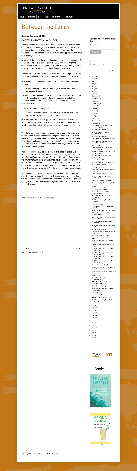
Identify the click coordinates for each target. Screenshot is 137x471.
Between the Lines (45, 26)
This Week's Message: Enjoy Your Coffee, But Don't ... (102, 177)
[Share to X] (50, 198)
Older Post (79, 249)
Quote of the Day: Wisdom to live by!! (102, 160)
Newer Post (25, 249)
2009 (92, 328)
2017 (92, 308)
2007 (92, 333)
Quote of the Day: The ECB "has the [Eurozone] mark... (102, 192)
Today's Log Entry (97, 145)
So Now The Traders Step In (100, 265)
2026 (92, 76)
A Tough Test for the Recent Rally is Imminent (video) (102, 213)
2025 (92, 79)
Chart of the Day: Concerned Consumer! (103, 138)
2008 (92, 330)
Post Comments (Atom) (36, 252)
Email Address (94, 45)
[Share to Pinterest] (54, 198)
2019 (92, 94)
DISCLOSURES (43, 17)
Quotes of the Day (97, 292)
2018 (92, 305)
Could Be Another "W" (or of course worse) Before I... (102, 278)
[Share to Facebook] (52, 198)
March (94, 118)
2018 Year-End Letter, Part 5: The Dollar (103, 210)
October (94, 101)
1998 (92, 338)
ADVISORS (31, 17)
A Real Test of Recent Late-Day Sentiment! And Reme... (101, 282)
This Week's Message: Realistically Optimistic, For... (102, 221)
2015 (92, 313)
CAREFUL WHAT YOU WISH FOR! (102, 174)
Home (52, 249)
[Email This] (46, 198)
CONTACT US (56, 17)
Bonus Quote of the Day (99, 286)
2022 (92, 86)
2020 (92, 91)
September (95, 103)
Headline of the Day (98, 167)
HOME (22, 17)
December (95, 96)
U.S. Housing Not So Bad (99, 189)
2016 (92, 310)
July (93, 108)
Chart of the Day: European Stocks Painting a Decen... (102, 141)
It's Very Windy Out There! (99, 229)
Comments (94, 64)
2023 (92, 84)
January (94, 123)
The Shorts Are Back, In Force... (101, 235)
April (93, 116)
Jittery (93, 238)
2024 (92, 81)
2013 (92, 318)
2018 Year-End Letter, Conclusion (102, 187)
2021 (92, 89)
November (95, 98)
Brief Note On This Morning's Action (102, 180)
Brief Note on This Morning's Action (102, 297)
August (94, 106)
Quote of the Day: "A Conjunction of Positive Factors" (102, 126)
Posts (93, 61)
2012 (92, 320)
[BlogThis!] (48, 198)
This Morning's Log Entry (99, 129)
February (95, 121)
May (93, 113)
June (93, 111)
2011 (92, 323)
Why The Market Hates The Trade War (103, 162)
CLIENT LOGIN (69, 17)
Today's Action (96, 275)
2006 (92, 335)
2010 (92, 325)
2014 (92, 315)
